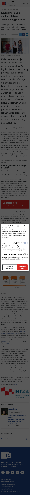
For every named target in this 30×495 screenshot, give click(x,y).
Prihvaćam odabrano (9, 267)
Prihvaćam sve (22, 267)
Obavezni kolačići (9, 243)
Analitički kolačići (9, 254)
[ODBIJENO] (26, 256)
